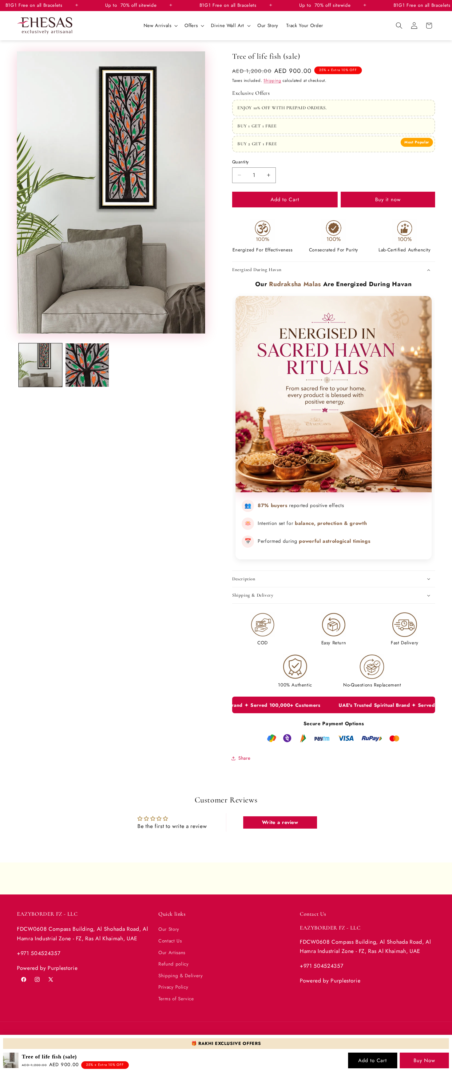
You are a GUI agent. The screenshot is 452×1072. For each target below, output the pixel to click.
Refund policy (173, 964)
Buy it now (388, 199)
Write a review (280, 822)
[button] (159, 25)
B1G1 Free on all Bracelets (237, 5)
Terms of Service (176, 998)
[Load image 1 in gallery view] (40, 365)
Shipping (272, 80)
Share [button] (244, 758)
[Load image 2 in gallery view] (87, 365)
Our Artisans (171, 952)
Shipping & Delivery (180, 975)
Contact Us (170, 941)
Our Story (168, 929)
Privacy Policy (173, 987)
